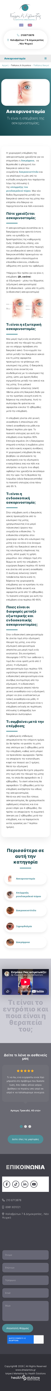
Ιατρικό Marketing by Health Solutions (25, 1373)
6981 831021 (13, 1207)
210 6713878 (13, 1200)
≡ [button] (45, 58)
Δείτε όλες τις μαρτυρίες (25, 1139)
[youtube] (33, 1184)
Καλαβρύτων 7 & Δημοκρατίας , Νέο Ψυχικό (25, 1215)
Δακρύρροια (23, 942)
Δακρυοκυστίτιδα (26, 910)
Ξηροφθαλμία (24, 926)
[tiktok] (15, 1184)
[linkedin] (24, 1184)
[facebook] (6, 1184)
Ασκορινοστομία (25, 878)
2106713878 (27, 35)
